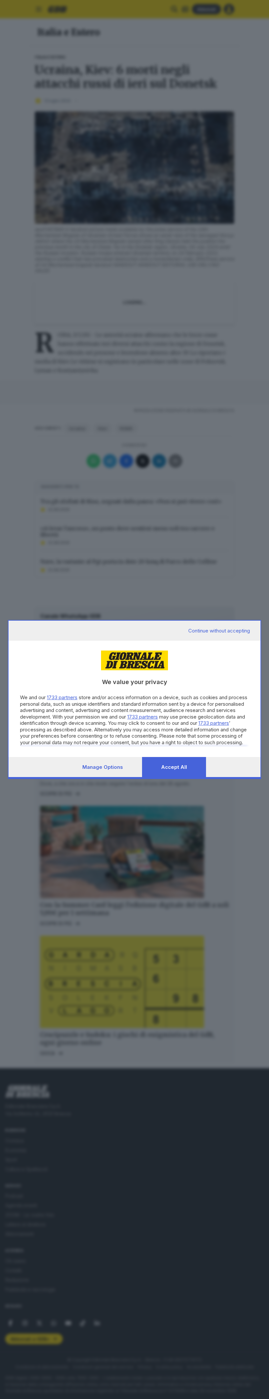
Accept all (174, 767)
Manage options (102, 767)
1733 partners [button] (62, 697)
